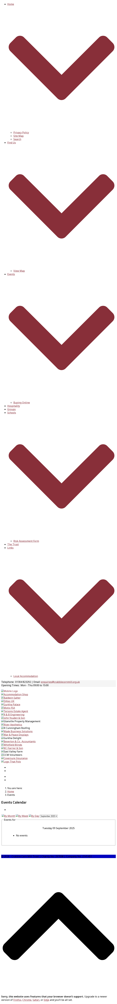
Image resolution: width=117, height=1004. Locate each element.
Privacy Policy (21, 132)
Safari (36, 1000)
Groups (11, 409)
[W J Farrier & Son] (12, 748)
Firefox (17, 1000)
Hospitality (13, 406)
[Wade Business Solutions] (17, 731)
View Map (19, 270)
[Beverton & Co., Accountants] (18, 741)
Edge (46, 1000)
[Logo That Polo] (11, 761)
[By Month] (8, 816)
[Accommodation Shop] (14, 694)
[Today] (34, 816)
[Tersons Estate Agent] (14, 711)
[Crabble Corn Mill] (9, 691)
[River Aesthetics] (11, 724)
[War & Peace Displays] (14, 734)
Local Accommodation (25, 676)
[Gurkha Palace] (10, 704)
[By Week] (22, 816)
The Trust (13, 544)
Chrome (26, 1000)
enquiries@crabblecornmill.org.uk (60, 682)
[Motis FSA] (8, 708)
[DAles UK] (7, 701)
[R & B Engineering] (12, 714)
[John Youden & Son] (13, 718)
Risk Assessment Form (26, 541)
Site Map (18, 136)
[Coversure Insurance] (14, 758)
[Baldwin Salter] (11, 697)
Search (17, 139)
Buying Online (21, 402)
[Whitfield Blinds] (11, 744)
